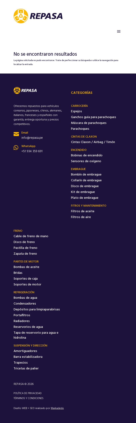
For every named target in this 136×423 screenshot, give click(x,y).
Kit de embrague (83, 192)
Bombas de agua (25, 298)
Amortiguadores (25, 351)
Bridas (18, 273)
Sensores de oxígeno (86, 161)
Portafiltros (22, 315)
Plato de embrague (84, 198)
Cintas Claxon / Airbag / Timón (93, 142)
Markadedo (57, 408)
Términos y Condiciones (28, 398)
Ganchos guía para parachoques (93, 117)
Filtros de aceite (82, 211)
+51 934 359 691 (32, 151)
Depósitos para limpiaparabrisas (37, 309)
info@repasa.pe (32, 138)
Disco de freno (24, 242)
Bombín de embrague (86, 174)
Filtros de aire (81, 217)
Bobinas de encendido (86, 155)
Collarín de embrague (86, 180)
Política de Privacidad (28, 393)
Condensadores (25, 303)
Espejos (76, 111)
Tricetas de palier (26, 368)
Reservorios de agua (28, 327)
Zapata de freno (25, 253)
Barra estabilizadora (28, 357)
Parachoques (80, 129)
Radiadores (22, 321)
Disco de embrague (85, 186)
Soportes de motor (27, 284)
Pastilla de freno (25, 248)
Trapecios (21, 362)
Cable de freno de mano (31, 236)
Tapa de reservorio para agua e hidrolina (36, 335)
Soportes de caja (26, 278)
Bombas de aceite (26, 267)
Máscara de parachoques (88, 123)
